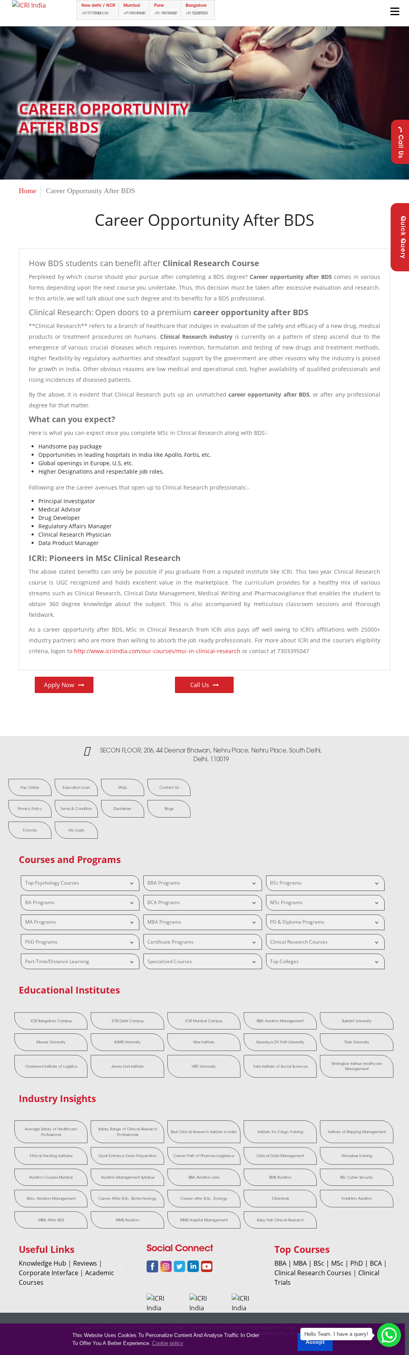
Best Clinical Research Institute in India (203, 1132)
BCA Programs (163, 902)
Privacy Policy (30, 808)
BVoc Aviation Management (51, 1198)
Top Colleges (284, 961)
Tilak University (356, 1042)
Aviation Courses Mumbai (51, 1177)
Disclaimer (122, 808)
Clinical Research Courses (299, 941)
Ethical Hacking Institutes (51, 1156)
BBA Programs (163, 882)
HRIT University (204, 1066)
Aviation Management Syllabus (127, 1177)
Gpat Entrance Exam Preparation (128, 1156)
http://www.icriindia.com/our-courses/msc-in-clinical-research (157, 651)
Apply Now (59, 685)
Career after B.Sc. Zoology (204, 1198)
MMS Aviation (127, 1220)
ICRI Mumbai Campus (203, 1021)
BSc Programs (286, 882)
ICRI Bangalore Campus (51, 1021)
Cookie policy (167, 1343)
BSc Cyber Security (356, 1177)
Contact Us (169, 787)
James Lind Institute (127, 1066)
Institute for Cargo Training (280, 1132)
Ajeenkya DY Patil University (280, 1042)
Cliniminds (280, 1198)
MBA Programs (164, 921)
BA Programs (40, 902)
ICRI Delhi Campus (127, 1021)
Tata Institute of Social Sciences (280, 1066)
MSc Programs (286, 902)
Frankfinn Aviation (356, 1198)
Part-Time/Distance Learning (57, 961)
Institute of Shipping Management (357, 1132)
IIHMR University (127, 1042)
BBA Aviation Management (280, 1021)
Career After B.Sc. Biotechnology (127, 1198)
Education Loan (76, 787)
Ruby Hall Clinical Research (280, 1220)
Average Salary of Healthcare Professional (51, 1132)
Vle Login (76, 830)
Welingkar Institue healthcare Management (357, 1066)
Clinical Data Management (280, 1156)
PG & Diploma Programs (297, 921)
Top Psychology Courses (52, 882)
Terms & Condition (76, 808)
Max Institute (203, 1042)
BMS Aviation (280, 1177)
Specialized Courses (169, 961)
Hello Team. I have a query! (336, 1334)
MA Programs (40, 921)
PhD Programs (41, 941)
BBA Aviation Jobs (204, 1177)
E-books (30, 830)
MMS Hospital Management (204, 1220)
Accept (315, 1342)
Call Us (400, 146)
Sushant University (356, 1021)
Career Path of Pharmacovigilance (203, 1156)
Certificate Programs (170, 941)
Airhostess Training (356, 1156)
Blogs (169, 808)
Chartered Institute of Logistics (51, 1066)
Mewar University (51, 1042)
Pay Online (29, 787)
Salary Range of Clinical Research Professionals (127, 1132)
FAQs (122, 787)
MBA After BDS (51, 1220)
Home (27, 191)
